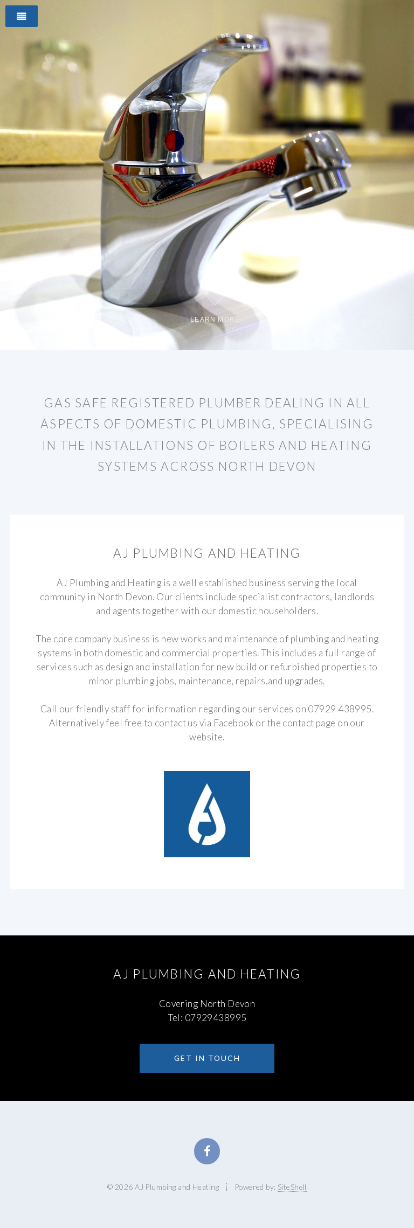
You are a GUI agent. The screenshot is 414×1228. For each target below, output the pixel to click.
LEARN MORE (215, 319)
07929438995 (216, 1017)
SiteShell (292, 1186)
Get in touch (207, 1058)
